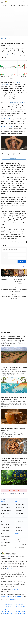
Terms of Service (19, 596)
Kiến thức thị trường (6, 510)
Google (3, 596)
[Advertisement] (14, 22)
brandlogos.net (14, 599)
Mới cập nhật (4, 548)
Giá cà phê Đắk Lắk (20, 613)
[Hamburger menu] (1, 1)
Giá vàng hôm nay (19, 524)
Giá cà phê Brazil (19, 521)
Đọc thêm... (10, 568)
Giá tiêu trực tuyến (19, 513)
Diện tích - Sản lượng (6, 524)
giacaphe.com (22, 242)
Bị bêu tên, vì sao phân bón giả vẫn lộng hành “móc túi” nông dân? (14, 290)
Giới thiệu (25, 1)
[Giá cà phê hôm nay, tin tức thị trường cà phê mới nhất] (9, 2)
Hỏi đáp (3, 519)
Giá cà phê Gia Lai (6, 609)
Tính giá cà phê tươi (19, 547)
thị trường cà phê (12, 55)
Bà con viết (3, 521)
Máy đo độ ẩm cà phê (7, 604)
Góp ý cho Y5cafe (14, 490)
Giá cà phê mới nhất (20, 611)
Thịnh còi (8, 556)
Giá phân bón (18, 527)
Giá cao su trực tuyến (20, 516)
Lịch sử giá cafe (18, 536)
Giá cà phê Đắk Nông (21, 606)
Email (6, 257)
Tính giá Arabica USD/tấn (20, 544)
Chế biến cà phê (5, 530)
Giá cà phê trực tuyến (20, 507)
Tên (6, 254)
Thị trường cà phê (5, 38)
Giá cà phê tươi (19, 604)
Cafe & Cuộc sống (5, 542)
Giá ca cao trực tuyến (20, 519)
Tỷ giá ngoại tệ (18, 530)
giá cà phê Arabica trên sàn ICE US (16, 103)
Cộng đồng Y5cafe (5, 516)
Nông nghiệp (4, 539)
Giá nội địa (3, 5)
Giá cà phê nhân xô (6, 119)
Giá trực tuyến (11, 5)
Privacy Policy (8, 596)
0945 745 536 (14, 589)
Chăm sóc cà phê (5, 527)
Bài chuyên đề (4, 504)
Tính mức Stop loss (19, 541)
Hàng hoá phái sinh (5, 536)
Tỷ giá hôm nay (5, 611)
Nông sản (3, 533)
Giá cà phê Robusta (6, 127)
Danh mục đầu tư (19, 539)
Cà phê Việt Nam (5, 513)
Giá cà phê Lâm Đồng (7, 613)
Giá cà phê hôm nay (19, 504)
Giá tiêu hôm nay (20, 5)
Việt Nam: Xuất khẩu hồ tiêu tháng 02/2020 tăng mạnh (14, 297)
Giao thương (4, 545)
